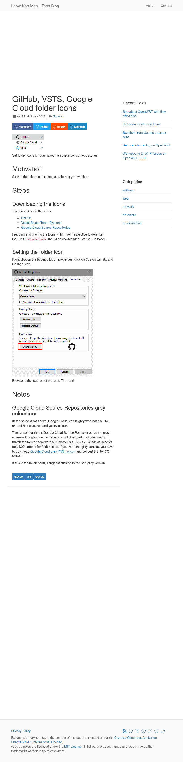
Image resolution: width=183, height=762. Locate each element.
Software (58, 116)
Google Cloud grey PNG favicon (52, 451)
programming (132, 223)
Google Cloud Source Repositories (45, 227)
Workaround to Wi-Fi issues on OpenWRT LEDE (144, 155)
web (126, 198)
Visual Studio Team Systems (41, 222)
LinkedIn (79, 127)
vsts (29, 476)
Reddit (60, 127)
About (150, 5)
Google (39, 476)
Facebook (24, 127)
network (128, 206)
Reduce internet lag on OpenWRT (147, 145)
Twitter (43, 127)
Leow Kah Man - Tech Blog (35, 5)
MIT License (73, 746)
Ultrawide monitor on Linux (141, 124)
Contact (166, 5)
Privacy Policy (21, 731)
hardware (129, 215)
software (129, 190)
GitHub (26, 218)
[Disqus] (63, 547)
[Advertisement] (91, 47)
